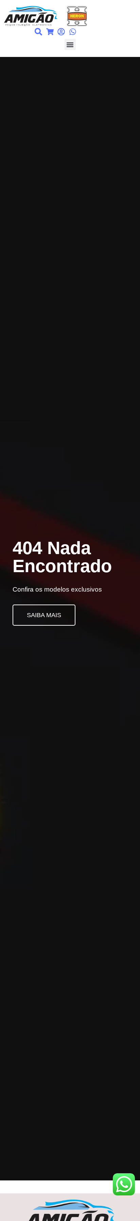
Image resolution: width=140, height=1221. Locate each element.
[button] (70, 44)
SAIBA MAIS (44, 615)
